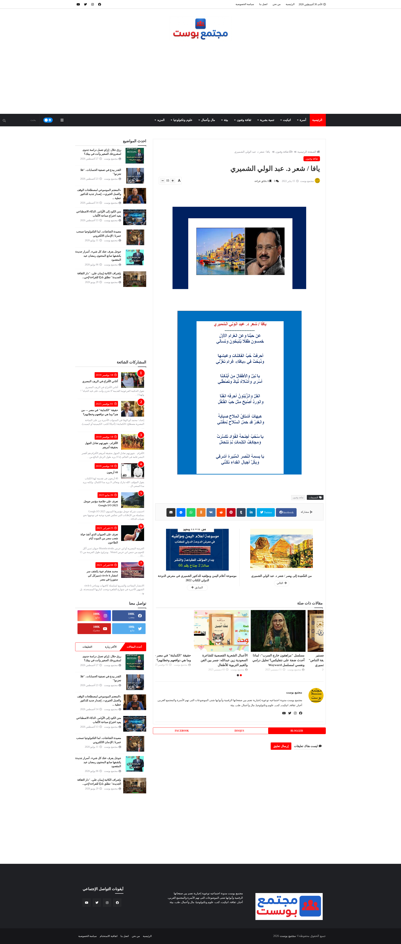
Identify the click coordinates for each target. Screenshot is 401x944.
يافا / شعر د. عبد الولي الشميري (252, 151)
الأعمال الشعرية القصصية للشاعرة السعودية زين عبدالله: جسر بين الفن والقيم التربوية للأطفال (242, 660)
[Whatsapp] (191, 512)
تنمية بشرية (267, 120)
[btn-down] (162, 180)
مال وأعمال (208, 120)
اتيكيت (287, 120)
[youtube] (78, 4)
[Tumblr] (241, 512)
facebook (288, 512)
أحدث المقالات (134, 646)
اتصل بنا (263, 4)
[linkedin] (251, 512)
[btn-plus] (172, 180)
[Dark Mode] (48, 120)
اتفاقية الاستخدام (108, 936)
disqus (239, 730)
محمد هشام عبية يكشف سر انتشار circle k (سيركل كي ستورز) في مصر (102, 575)
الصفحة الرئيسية (306, 151)
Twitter (267, 512)
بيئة (226, 120)
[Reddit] (221, 512)
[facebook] (99, 4)
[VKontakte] (211, 512)
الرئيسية (290, 4)
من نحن (276, 4)
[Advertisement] (200, 78)
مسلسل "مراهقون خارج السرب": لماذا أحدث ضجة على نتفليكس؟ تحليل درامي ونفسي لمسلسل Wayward (296, 660)
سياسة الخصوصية (245, 4)
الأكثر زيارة (111, 646)
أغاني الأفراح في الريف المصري (100, 381)
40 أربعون (112, 472)
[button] (241, 675)
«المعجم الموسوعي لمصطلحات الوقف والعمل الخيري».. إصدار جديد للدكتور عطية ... (99, 194)
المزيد (161, 120)
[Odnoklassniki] (201, 512)
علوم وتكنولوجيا (182, 120)
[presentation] (321, 644)
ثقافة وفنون (244, 120)
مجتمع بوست (294, 692)
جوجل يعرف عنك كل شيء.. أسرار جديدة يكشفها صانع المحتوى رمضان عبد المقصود (98, 255)
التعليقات (87, 646)
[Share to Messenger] (180, 512)
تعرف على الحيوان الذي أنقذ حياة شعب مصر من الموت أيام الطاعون (99, 538)
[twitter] (85, 4)
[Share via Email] (170, 512)
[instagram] (92, 4)
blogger (297, 730)
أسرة (303, 120)
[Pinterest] (231, 512)
